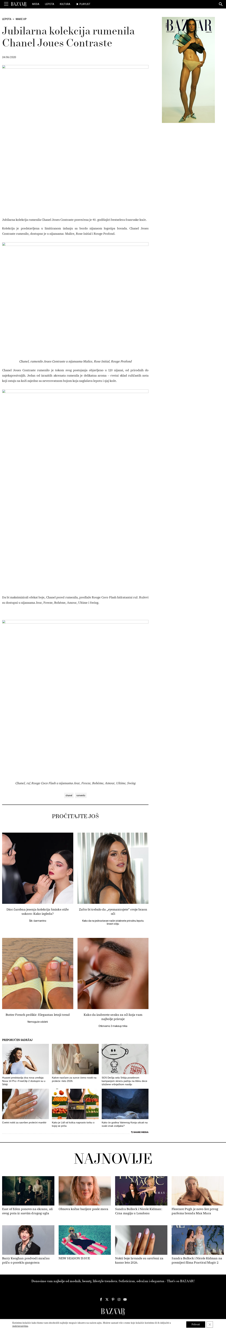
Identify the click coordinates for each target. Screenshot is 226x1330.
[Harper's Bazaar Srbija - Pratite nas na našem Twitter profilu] (107, 1299)
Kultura (65, 4)
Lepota (49, 4)
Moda (35, 4)
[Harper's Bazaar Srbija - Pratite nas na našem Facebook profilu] (101, 1299)
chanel (69, 795)
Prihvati (196, 1324)
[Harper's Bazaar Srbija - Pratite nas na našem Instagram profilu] (119, 1299)
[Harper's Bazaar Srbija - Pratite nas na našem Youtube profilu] (125, 1299)
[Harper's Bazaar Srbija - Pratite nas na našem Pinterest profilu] (113, 1299)
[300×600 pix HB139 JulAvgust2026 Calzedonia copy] (188, 70)
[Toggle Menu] (6, 4)
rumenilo (80, 795)
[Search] (221, 4)
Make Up (21, 19)
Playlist (84, 4)
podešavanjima (20, 1326)
